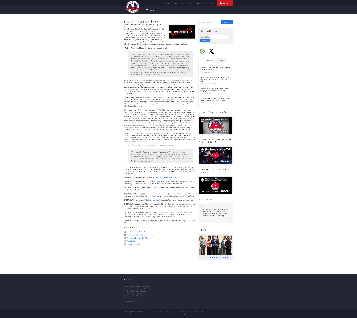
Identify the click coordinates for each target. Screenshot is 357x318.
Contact (212, 3)
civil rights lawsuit (156, 27)
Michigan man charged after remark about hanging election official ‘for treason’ (214, 90)
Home (168, 3)
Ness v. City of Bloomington (141, 21)
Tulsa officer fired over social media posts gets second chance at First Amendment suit (214, 79)
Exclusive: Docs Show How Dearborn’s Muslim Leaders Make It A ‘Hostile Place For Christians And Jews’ (215, 68)
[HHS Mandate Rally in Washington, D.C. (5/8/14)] (215, 245)
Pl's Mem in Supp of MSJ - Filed (137, 238)
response (157, 188)
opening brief (163, 212)
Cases (190, 3)
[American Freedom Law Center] (132, 6)
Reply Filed (131, 241)
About (176, 3)
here (125, 223)
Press (183, 3)
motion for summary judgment (164, 194)
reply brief (156, 200)
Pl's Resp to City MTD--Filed (137, 232)
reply (158, 182)
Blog (197, 3)
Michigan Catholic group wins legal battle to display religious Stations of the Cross (215, 99)
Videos (204, 3)
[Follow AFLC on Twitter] (211, 51)
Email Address (205, 37)
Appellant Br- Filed (133, 244)
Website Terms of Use (131, 302)
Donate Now (225, 3)
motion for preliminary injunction (167, 178)
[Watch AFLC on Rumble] (202, 51)
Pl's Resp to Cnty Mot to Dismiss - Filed (140, 235)
